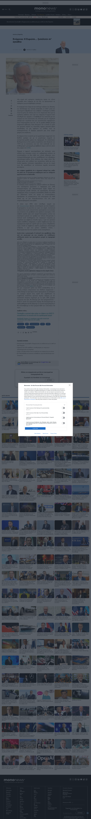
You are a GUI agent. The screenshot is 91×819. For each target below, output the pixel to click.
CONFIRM (35, 428)
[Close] (70, 385)
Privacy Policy (53, 433)
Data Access (45, 433)
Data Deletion (37, 433)
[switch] (63, 408)
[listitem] (45, 405)
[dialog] (45, 409)
